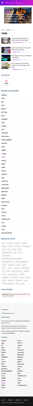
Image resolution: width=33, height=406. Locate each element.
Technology (19, 280)
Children (4, 133)
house (10, 268)
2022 (3, 243)
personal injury (12, 274)
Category (8, 30)
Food (3, 147)
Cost (15, 252)
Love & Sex (4, 184)
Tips (2, 222)
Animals (4, 95)
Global (3, 153)
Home (2, 30)
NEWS (3, 198)
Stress (4, 280)
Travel (3, 226)
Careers (26, 400)
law (3, 271)
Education (5, 136)
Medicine (4, 191)
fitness (4, 265)
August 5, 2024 (27, 42)
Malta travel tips (16, 271)
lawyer (8, 271)
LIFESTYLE (4, 181)
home (4, 268)
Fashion (4, 143)
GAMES (3, 150)
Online (4, 274)
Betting (4, 112)
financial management (21, 261)
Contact (10, 400)
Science (4, 205)
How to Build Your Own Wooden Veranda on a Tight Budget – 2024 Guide (20, 65)
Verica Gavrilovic (11, 21)
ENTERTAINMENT (6, 140)
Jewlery (4, 174)
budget (11, 246)
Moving (4, 195)
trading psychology (7, 283)
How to (3, 171)
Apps (3, 98)
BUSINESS (4, 119)
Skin (2, 209)
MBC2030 (26, 271)
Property (21, 274)
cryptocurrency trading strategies (11, 258)
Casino (3, 126)
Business (17, 246)
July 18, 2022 (25, 59)
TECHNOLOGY (5, 219)
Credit (20, 252)
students (10, 280)
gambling (11, 265)
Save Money (15, 277)
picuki (11, 402)
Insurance (17, 268)
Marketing (5, 188)
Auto (3, 105)
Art (2, 102)
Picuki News (14, 2)
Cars (3, 122)
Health (3, 160)
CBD (2, 129)
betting (4, 246)
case (8, 249)
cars (3, 249)
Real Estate (5, 202)
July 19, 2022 (25, 52)
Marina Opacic (16, 52)
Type (3, 229)
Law (2, 178)
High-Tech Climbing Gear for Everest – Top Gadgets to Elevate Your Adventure (15, 16)
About (3, 400)
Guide (7, 11)
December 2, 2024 (22, 21)
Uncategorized (6, 233)
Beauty (3, 109)
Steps (28, 277)
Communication (6, 252)
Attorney (17, 243)
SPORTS (4, 212)
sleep (22, 277)
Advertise (17, 400)
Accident (9, 243)
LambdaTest (25, 268)
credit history (6, 255)
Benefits (24, 243)
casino (14, 249)
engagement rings (7, 261)
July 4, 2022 (24, 69)
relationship (5, 277)
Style (3, 215)
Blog (3, 115)
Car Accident (26, 246)
